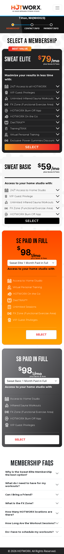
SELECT (32, 147)
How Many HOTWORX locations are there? (28, 513)
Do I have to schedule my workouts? (29, 531)
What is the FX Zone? (19, 503)
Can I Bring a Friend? (18, 494)
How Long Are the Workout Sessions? (30, 523)
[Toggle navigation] (57, 8)
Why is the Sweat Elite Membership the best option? (28, 473)
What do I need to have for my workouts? (25, 485)
